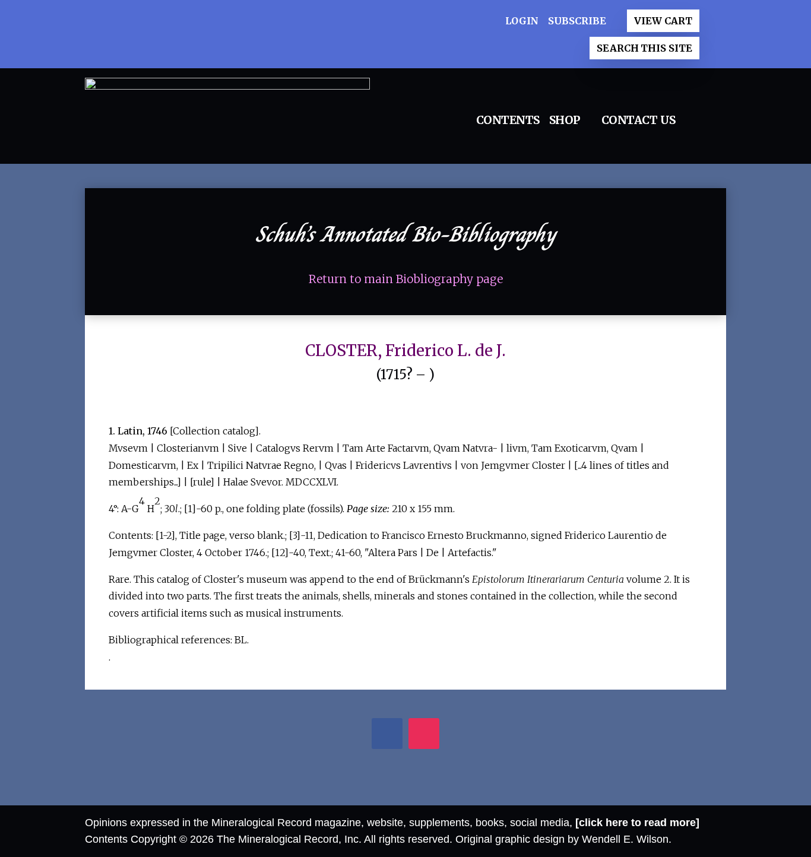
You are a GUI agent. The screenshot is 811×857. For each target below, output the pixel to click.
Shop (564, 120)
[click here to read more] (637, 823)
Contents (508, 120)
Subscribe (577, 21)
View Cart (663, 21)
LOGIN (522, 21)
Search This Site (644, 48)
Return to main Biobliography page (406, 279)
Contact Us (638, 120)
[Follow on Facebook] (387, 735)
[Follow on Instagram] (424, 735)
